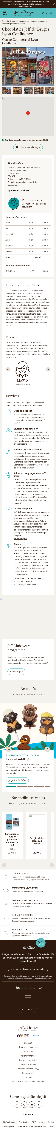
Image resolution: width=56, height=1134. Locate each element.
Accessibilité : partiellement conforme (28, 1081)
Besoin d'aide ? (28, 1073)
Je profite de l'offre (17, 780)
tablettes (36, 957)
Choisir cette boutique (30, 147)
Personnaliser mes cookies (42, 1126)
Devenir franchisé (28, 1055)
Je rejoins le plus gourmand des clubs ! (28, 969)
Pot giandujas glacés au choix (37, 841)
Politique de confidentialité (15, 1126)
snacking (27, 961)
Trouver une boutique (28, 1047)
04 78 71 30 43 (24, 179)
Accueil (5, 21)
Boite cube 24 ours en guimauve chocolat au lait (12, 839)
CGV (34, 1122)
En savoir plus (20, 538)
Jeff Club (28, 1077)
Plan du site (24, 1122)
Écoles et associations (27, 1068)
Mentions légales (46, 1122)
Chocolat (28, 1043)
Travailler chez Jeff (27, 1060)
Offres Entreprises (28, 1064)
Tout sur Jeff (28, 1051)
